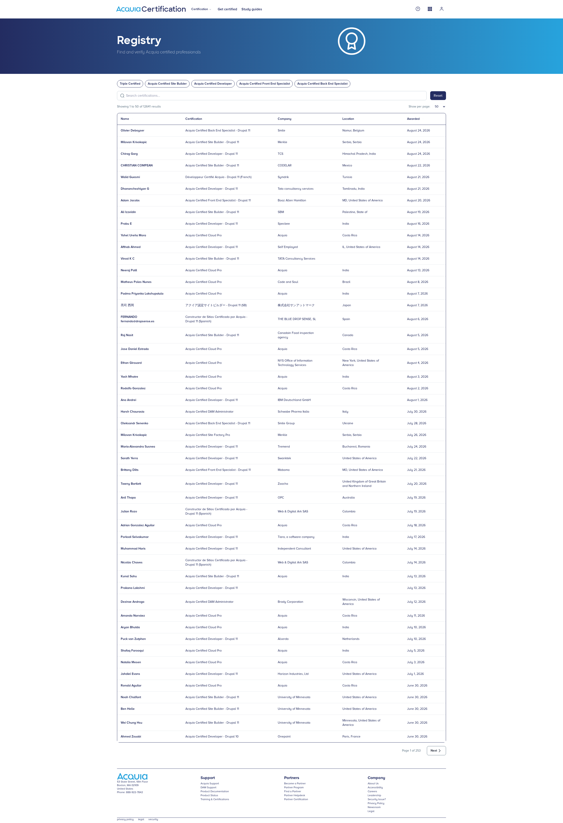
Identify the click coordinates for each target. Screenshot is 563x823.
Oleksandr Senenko (134, 423)
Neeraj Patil (129, 270)
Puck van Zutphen (133, 639)
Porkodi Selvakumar (135, 537)
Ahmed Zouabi (131, 736)
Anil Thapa (128, 497)
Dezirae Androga (132, 601)
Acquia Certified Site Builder (167, 83)
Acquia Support (210, 783)
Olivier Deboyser (132, 130)
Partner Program (294, 787)
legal (141, 819)
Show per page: (419, 106)
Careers (372, 791)
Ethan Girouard (131, 362)
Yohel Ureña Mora (133, 235)
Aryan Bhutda (130, 627)
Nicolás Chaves (132, 562)
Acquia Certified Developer (213, 83)
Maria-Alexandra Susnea (138, 446)
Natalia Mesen (131, 662)
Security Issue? (377, 799)
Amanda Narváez (133, 615)
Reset (438, 95)
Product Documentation (215, 791)
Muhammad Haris (133, 548)
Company (376, 778)
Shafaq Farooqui (132, 650)
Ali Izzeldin (128, 212)
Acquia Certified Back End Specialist (322, 83)
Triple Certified (130, 83)
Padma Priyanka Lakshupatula (142, 293)
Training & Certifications (215, 799)
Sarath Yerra (129, 458)
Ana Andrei (128, 400)
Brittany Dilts (130, 470)
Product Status (209, 795)
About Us (373, 783)
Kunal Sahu (129, 576)
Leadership (374, 795)
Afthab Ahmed (131, 247)
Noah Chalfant (131, 697)
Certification (199, 9)
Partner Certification (296, 799)
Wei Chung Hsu (131, 722)
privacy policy (125, 819)
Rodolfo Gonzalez (133, 388)
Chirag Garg (129, 153)
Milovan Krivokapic (134, 142)
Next (434, 750)
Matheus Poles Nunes (136, 282)
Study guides (251, 9)
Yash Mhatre (129, 376)
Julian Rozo (129, 511)
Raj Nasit (127, 335)
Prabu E (126, 223)
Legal (371, 811)
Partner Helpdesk (294, 795)
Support (208, 778)
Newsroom (374, 807)
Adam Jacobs (130, 200)
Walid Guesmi (130, 177)
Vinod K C (128, 258)
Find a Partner (292, 791)
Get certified (227, 9)
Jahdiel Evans (130, 674)
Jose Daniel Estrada (135, 349)
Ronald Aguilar (131, 685)
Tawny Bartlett (131, 483)
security (153, 819)
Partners (291, 778)
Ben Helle (128, 708)
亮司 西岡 (127, 305)
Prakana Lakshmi (133, 588)
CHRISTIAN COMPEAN (137, 165)
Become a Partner (295, 783)
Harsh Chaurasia (132, 411)
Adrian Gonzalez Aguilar (138, 525)
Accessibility (375, 787)
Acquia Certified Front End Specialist (264, 83)
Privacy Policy (376, 803)
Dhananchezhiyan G (135, 188)
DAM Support (208, 787)
